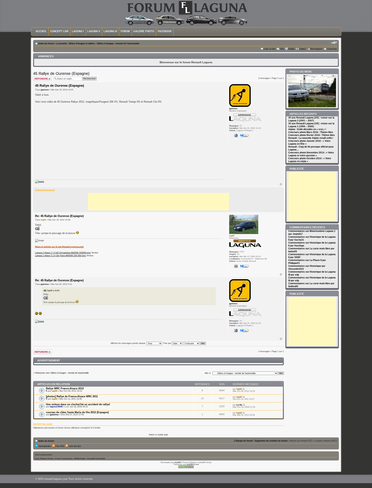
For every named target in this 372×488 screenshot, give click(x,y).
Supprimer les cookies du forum (271, 441)
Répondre (37, 77)
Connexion (332, 49)
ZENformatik (79, 458)
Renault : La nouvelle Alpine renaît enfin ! (310, 138)
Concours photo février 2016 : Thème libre (311, 135)
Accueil (41, 31)
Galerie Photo (143, 31)
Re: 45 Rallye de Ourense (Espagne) (59, 216)
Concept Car (59, 31)
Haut (281, 184)
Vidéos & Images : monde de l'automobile (118, 43)
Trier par (167, 343)
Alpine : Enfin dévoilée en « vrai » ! (307, 129)
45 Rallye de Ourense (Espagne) (61, 73)
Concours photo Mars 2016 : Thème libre (310, 132)
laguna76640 (56, 406)
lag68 (43, 220)
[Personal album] (236, 266)
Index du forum (46, 43)
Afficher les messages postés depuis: (128, 343)
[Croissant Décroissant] (194, 343)
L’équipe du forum (243, 441)
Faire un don (270, 49)
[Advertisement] (158, 201)
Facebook (165, 31)
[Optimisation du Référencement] (186, 467)
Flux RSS (59, 446)
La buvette (61, 43)
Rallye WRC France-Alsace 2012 (65, 388)
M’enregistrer (316, 49)
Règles (291, 49)
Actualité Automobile (96, 458)
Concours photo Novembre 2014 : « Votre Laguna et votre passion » (311, 154)
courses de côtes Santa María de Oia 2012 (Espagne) (77, 412)
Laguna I (78, 31)
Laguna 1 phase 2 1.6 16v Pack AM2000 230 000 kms (60, 255)
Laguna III (110, 31)
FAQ (282, 49)
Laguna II (93, 31)
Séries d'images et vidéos (82, 43)
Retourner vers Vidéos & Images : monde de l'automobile (62, 373)
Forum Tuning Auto (63, 458)
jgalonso (45, 90)
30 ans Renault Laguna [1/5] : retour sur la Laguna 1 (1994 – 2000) (311, 125)
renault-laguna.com (56, 478)
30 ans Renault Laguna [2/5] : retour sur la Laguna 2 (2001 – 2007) (311, 119)
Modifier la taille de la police (334, 42)
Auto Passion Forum (44, 458)
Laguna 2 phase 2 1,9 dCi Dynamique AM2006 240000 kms (63, 252)
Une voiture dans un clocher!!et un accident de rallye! (78, 404)
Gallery (302, 49)
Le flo (239, 405)
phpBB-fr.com (193, 464)
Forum (125, 31)
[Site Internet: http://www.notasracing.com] (236, 135)
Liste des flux (74, 446)
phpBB (177, 462)
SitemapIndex (44, 446)
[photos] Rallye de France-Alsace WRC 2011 (72, 396)
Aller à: (208, 373)
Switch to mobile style (158, 435)
